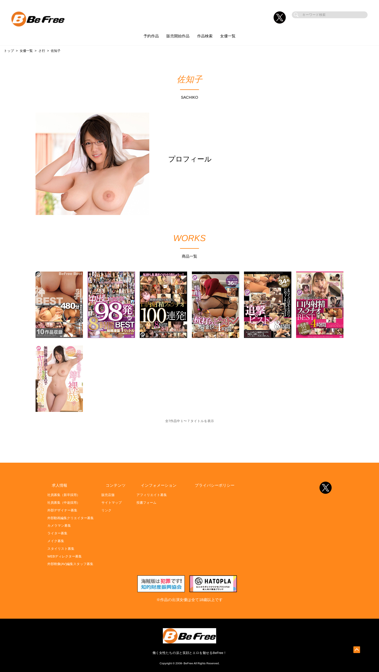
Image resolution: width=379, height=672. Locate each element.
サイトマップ (111, 502)
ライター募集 (57, 533)
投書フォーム (146, 502)
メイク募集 (55, 541)
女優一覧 (228, 36)
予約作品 (151, 36)
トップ (9, 51)
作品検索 (205, 36)
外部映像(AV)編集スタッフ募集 (70, 564)
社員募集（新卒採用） (63, 495)
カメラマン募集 (59, 525)
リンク (106, 510)
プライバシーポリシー (215, 485)
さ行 (41, 51)
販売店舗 (107, 495)
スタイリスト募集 (60, 549)
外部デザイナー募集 (62, 510)
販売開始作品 (178, 36)
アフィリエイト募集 (151, 495)
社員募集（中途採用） (63, 502)
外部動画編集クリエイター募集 (70, 518)
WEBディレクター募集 (64, 556)
